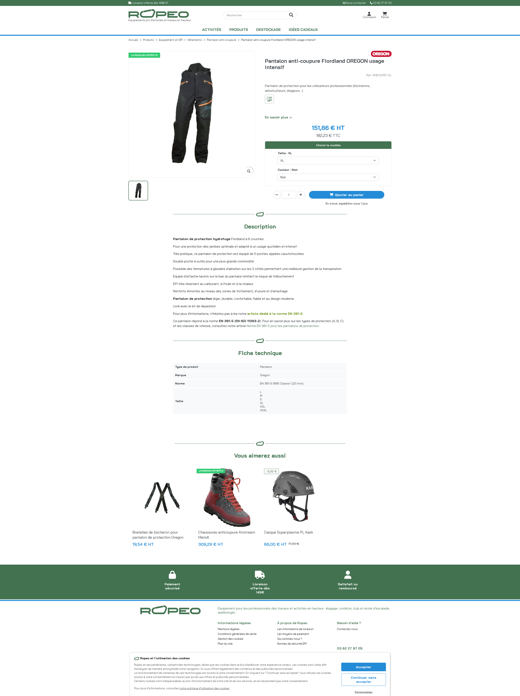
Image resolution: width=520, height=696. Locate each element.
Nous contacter (356, 2)
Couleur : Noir (288, 170)
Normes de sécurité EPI (292, 643)
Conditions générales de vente (237, 633)
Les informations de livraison (295, 629)
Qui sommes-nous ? (289, 638)
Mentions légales (228, 629)
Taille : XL (285, 153)
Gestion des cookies (230, 638)
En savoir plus (277, 117)
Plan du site (225, 643)
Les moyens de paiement (293, 633)
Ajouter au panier (349, 195)
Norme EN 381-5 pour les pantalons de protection (283, 326)
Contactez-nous (347, 629)
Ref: (369, 75)
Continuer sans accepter (363, 679)
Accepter (363, 667)
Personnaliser (364, 692)
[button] (369, 15)
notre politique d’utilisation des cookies (205, 688)
